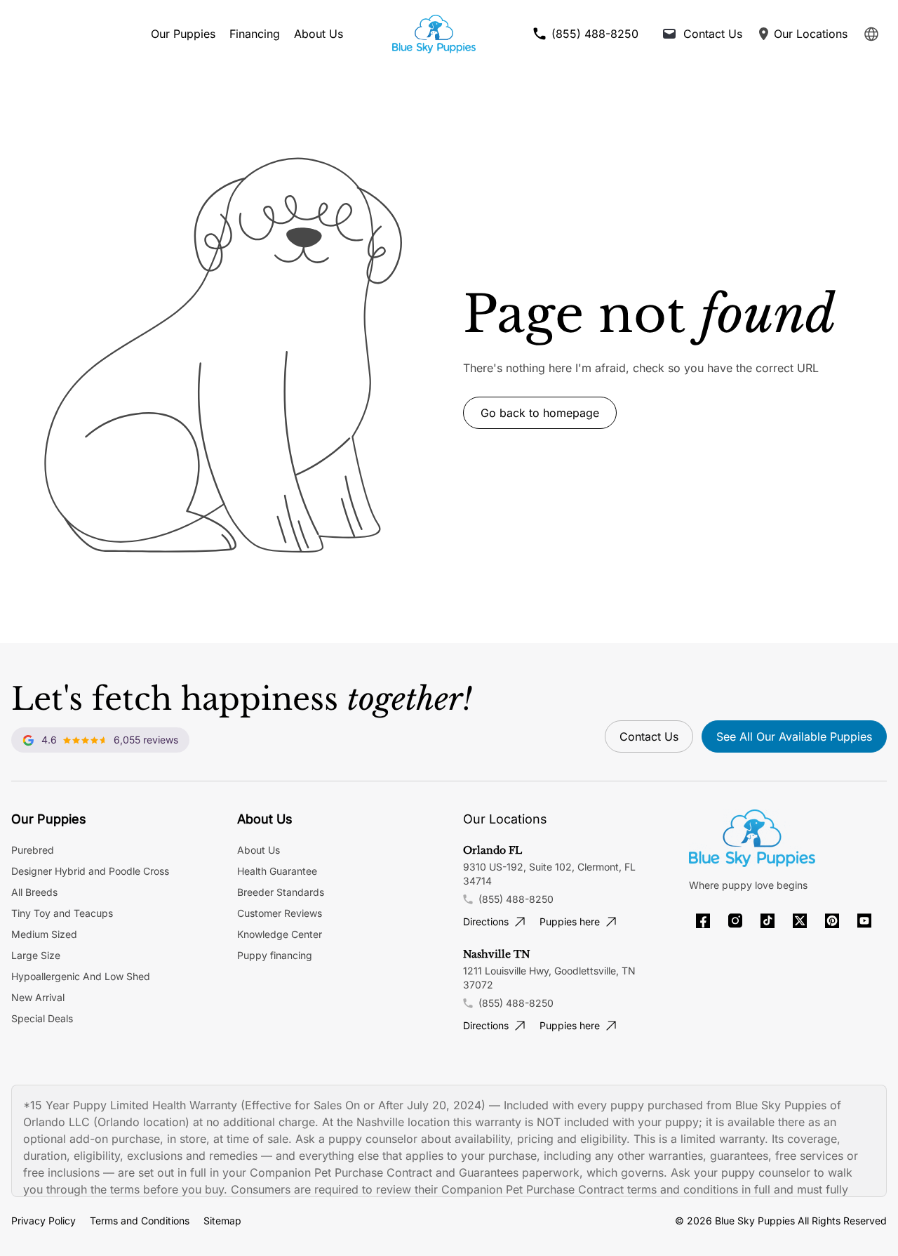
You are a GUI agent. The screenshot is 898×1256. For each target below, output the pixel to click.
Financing (254, 34)
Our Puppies (183, 34)
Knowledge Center (279, 934)
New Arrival (38, 997)
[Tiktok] (767, 920)
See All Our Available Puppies (794, 736)
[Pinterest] (832, 920)
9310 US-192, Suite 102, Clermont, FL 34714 (549, 874)
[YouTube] (864, 920)
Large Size (35, 955)
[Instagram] (735, 920)
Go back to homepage (540, 413)
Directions (486, 921)
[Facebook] (703, 920)
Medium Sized (44, 934)
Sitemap (222, 1221)
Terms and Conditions (139, 1221)
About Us (318, 34)
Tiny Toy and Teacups (62, 913)
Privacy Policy (43, 1221)
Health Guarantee (277, 871)
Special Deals (42, 1018)
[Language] (871, 34)
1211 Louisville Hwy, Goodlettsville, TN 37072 (549, 978)
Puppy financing (274, 955)
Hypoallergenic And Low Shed (80, 976)
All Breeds (34, 892)
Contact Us (648, 736)
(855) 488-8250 (516, 899)
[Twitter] (800, 920)
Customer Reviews (279, 913)
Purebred (32, 850)
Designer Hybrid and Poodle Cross (90, 871)
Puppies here (570, 921)
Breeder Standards (280, 892)
